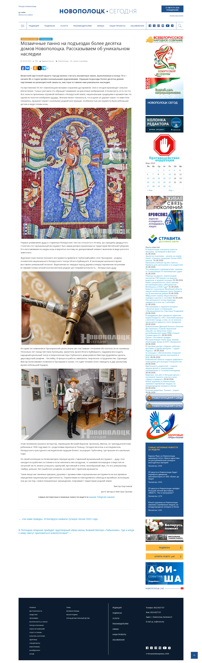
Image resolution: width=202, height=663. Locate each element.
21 (153, 182)
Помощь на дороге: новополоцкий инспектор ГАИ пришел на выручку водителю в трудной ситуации (161, 278)
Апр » (171, 190)
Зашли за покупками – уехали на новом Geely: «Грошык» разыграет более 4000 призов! (164, 258)
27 (148, 186)
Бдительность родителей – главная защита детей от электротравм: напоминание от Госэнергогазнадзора (163, 368)
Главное (32, 607)
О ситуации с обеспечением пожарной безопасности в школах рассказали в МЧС (163, 355)
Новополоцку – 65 (65, 61)
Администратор (47, 61)
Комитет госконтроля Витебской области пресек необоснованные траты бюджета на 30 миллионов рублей (164, 291)
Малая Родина (72, 614)
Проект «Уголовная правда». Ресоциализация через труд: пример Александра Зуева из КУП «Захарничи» (163, 339)
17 (170, 178)
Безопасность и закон (38, 622)
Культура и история (29, 39)
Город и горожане (36, 625)
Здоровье (33, 639)
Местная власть (35, 611)
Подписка (49, 26)
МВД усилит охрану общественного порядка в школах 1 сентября (162, 297)
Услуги (64, 26)
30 (164, 186)
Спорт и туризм (35, 632)
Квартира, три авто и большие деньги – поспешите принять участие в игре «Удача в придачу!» (163, 377)
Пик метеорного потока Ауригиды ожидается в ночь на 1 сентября (161, 301)
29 (159, 186)
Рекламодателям (82, 26)
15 (159, 178)
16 (164, 178)
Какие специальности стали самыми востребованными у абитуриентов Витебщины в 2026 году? (162, 284)
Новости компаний (37, 629)
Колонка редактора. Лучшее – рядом (162, 390)
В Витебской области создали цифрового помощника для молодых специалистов (164, 360)
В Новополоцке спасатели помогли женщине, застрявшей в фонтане (161, 250)
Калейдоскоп (34, 650)
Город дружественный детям (77, 618)
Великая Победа (72, 611)
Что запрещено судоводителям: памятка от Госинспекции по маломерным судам (164, 270)
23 (164, 182)
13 (148, 178)
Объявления (137, 26)
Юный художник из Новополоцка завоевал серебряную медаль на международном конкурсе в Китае (161, 383)
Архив (31, 654)
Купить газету (165, 556)
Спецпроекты (46, 39)
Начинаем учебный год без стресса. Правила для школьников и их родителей (164, 264)
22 (159, 182)
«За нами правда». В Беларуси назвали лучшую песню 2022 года (58, 519)
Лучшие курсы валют (176, 15)
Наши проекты (117, 26)
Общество (33, 614)
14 (153, 178)
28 (153, 186)
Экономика (33, 618)
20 (148, 182)
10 (170, 174)
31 (170, 186)
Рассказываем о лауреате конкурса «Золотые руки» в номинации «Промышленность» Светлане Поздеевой (164, 309)
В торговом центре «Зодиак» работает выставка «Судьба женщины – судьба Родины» (163, 348)
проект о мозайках (80, 61)
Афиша (100, 26)
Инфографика (34, 647)
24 (170, 182)
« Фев (149, 190)
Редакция (34, 26)
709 (36, 61)
